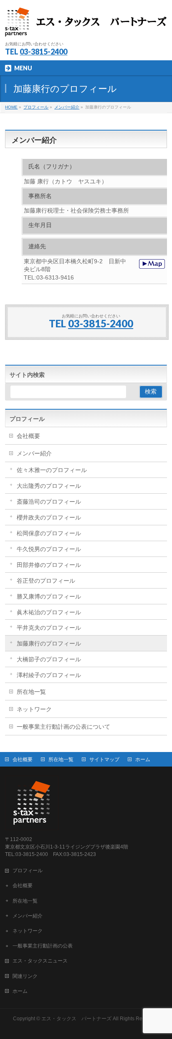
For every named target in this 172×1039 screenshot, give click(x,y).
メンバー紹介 (34, 453)
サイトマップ (104, 759)
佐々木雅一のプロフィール (52, 470)
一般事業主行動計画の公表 (43, 946)
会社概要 (28, 436)
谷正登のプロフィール (46, 580)
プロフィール (27, 419)
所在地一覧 (31, 691)
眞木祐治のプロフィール (49, 612)
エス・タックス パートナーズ (76, 1019)
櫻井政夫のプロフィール (49, 517)
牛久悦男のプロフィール (49, 549)
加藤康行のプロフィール (49, 643)
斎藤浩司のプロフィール (49, 501)
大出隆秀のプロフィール (49, 485)
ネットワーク (34, 709)
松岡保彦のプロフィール (49, 533)
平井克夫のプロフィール (49, 627)
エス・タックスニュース (40, 961)
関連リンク (25, 976)
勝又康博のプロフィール (49, 596)
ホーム (142, 759)
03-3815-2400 (43, 51)
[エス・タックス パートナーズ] (86, 27)
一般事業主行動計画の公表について (63, 726)
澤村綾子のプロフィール (49, 675)
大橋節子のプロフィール (49, 659)
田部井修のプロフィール (49, 565)
